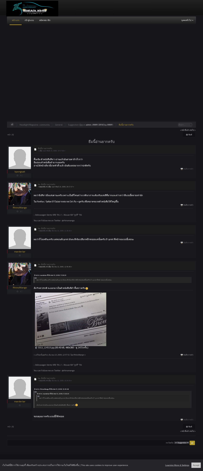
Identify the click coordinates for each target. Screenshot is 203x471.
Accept (196, 465)
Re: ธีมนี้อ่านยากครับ (46, 184)
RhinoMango (20, 207)
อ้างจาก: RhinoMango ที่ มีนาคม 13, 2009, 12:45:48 (51, 389)
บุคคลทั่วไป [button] (186, 20)
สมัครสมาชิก (44, 20)
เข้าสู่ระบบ (29, 20)
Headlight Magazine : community (35, 124)
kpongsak (20, 171)
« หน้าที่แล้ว (184, 130)
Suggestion (73, 124)
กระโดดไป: (170, 443)
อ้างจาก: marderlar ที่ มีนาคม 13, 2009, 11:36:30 (50, 275)
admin (88, 124)
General (59, 124)
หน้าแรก (15, 20)
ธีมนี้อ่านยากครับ (126, 124)
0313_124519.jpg (45, 347)
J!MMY (95, 124)
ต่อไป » (193, 130)
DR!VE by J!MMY (105, 124)
